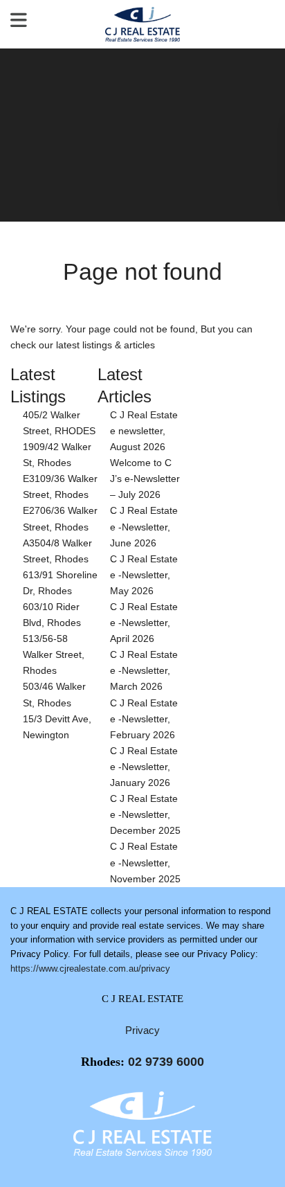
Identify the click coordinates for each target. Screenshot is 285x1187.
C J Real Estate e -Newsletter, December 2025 (145, 814)
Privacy (142, 1030)
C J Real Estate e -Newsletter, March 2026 (144, 670)
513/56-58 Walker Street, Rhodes (53, 654)
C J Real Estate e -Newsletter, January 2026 (144, 766)
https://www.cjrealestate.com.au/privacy (90, 968)
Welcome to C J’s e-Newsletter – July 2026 (145, 478)
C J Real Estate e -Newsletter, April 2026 (144, 622)
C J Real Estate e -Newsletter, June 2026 (144, 526)
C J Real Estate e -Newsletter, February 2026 (144, 718)
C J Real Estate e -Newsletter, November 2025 (145, 862)
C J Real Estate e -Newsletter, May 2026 (144, 574)
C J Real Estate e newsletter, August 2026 (144, 430)
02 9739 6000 (166, 1062)
